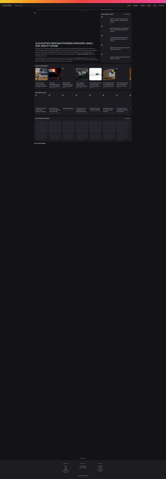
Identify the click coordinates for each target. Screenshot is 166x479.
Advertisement (83, 466)
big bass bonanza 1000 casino (106, 9)
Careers (66, 469)
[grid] (83, 300)
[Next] (128, 39)
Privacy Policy (65, 470)
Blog (155, 5)
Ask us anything (83, 467)
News (149, 5)
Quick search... (19, 5)
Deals (129, 5)
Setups (143, 5)
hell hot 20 (80, 58)
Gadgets (136, 5)
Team (66, 467)
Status (65, 472)
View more (127, 14)
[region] (116, 39)
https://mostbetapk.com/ (84, 54)
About (65, 466)
